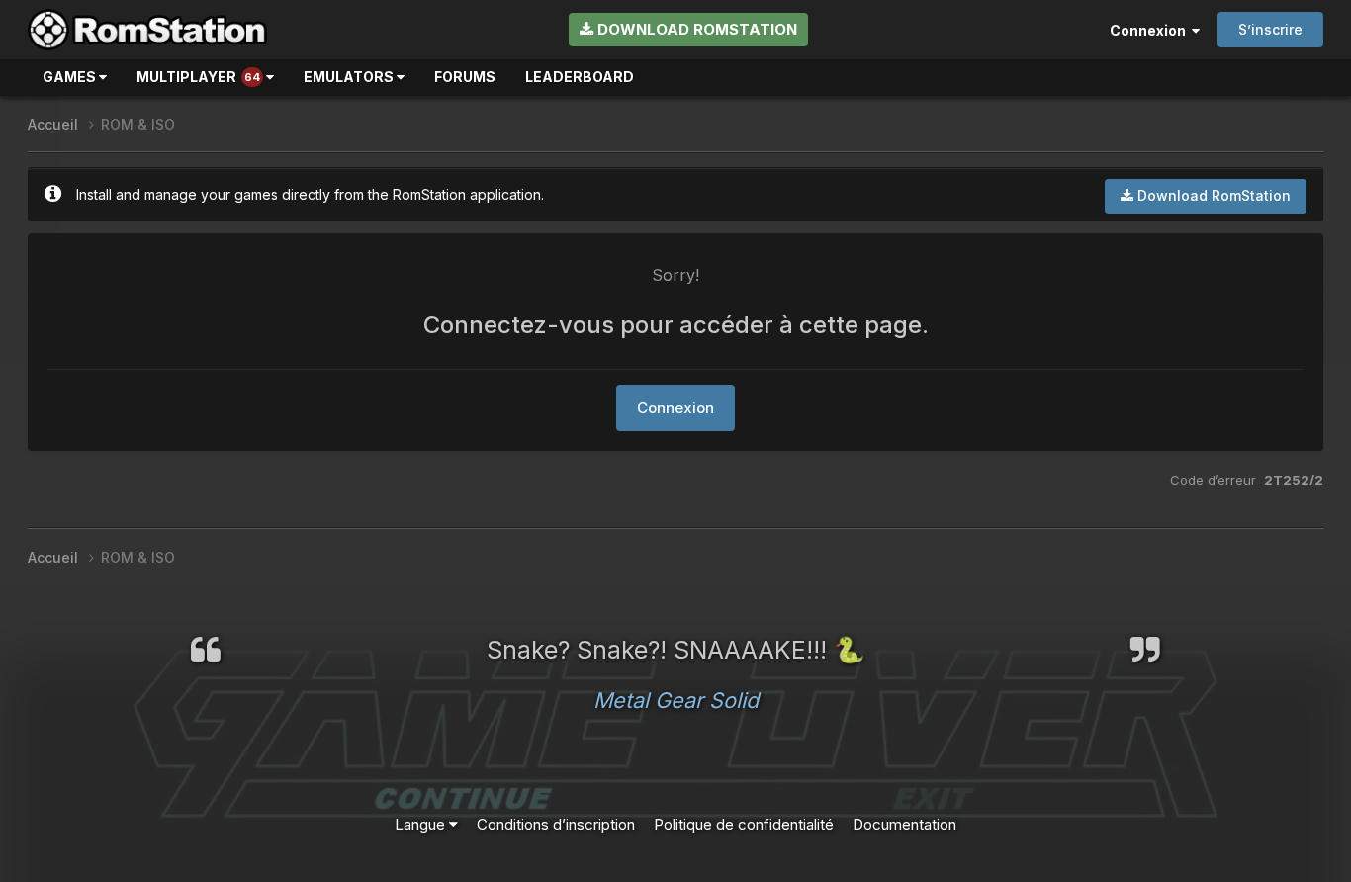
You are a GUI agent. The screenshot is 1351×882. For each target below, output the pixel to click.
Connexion (1151, 30)
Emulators (350, 76)
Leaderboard (579, 76)
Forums (464, 76)
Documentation (904, 824)
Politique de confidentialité (744, 824)
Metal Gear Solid (676, 700)
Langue (422, 824)
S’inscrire (1270, 29)
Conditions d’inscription (556, 824)
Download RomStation (695, 29)
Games (71, 76)
